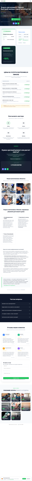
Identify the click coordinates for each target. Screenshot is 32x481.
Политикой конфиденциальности (20, 379)
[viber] (14, 23)
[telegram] (16, 23)
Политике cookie (11, 479)
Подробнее (28, 478)
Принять (24, 478)
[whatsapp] (18, 23)
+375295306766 (17, 19)
